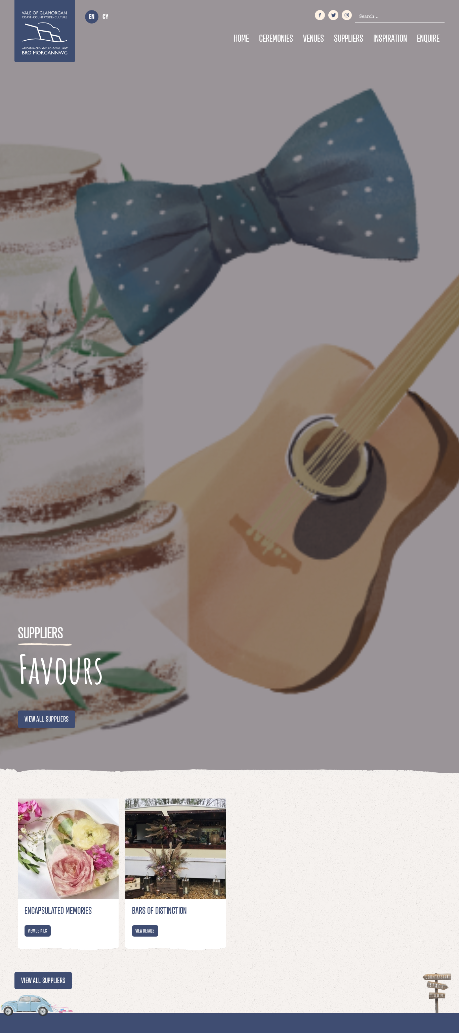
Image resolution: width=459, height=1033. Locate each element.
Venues (313, 38)
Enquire (428, 38)
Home (241, 38)
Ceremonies (276, 38)
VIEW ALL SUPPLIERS (47, 719)
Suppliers (348, 38)
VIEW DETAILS (37, 931)
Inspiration (390, 38)
